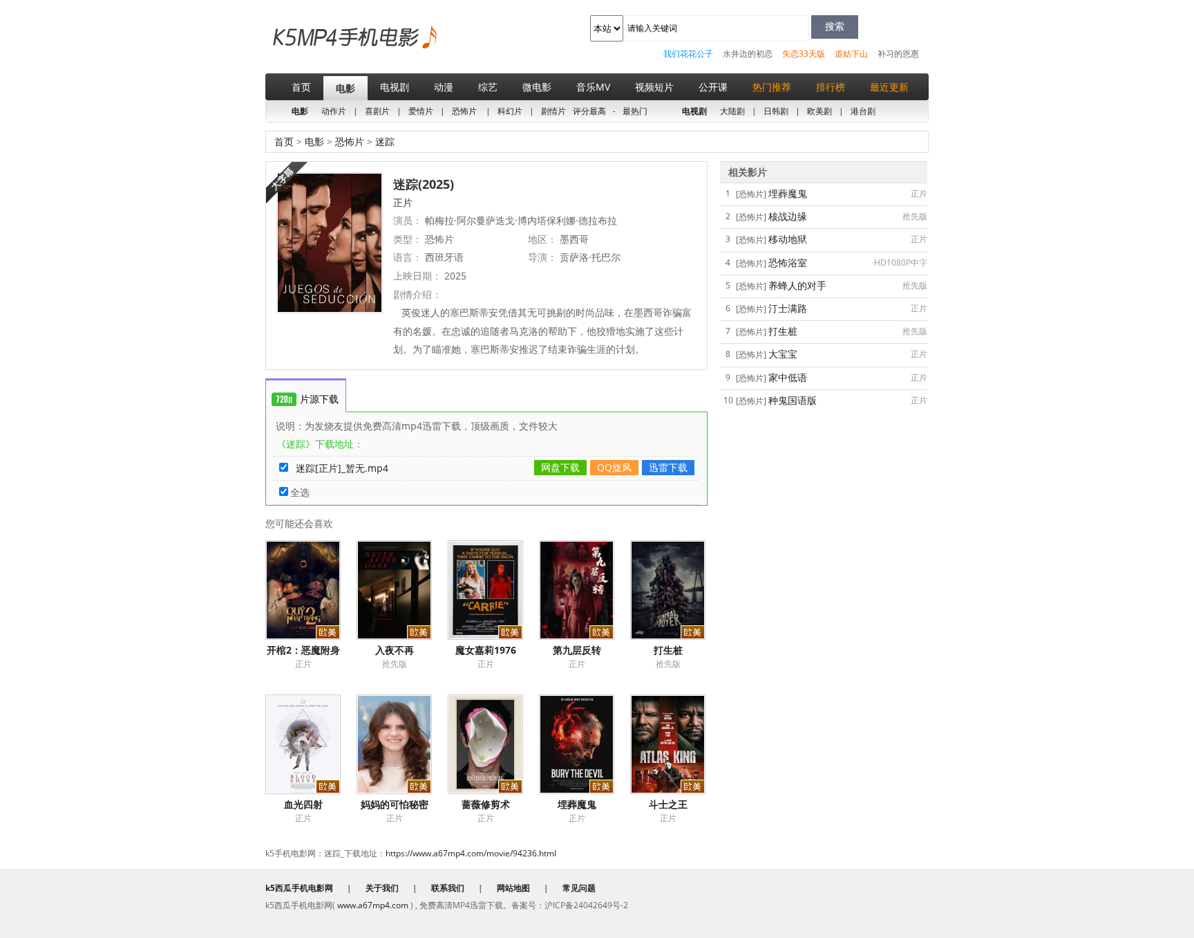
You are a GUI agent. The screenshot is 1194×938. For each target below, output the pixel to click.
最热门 (635, 111)
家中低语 (787, 377)
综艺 (488, 86)
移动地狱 (787, 239)
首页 (301, 86)
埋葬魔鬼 (577, 804)
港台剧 (863, 111)
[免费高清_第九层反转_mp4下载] (584, 590)
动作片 (333, 111)
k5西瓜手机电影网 (331, 47)
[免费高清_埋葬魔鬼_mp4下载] (584, 744)
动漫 (443, 86)
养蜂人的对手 (797, 285)
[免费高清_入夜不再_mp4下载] (402, 590)
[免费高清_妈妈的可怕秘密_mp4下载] (402, 744)
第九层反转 (577, 649)
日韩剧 (776, 111)
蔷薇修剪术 (486, 804)
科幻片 (510, 111)
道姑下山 (851, 53)
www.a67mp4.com (372, 905)
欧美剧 (819, 111)
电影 (345, 88)
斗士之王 (668, 804)
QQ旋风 (614, 467)
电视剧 (394, 86)
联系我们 (447, 888)
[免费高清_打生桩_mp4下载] (675, 590)
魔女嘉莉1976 (485, 649)
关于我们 (382, 888)
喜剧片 (377, 111)
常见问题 (579, 888)
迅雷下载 (668, 467)
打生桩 (668, 649)
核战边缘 (787, 216)
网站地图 (513, 888)
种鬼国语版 (792, 400)
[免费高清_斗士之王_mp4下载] (675, 744)
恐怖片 (464, 111)
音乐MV (593, 86)
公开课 (713, 86)
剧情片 (553, 111)
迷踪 (383, 141)
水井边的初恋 (748, 53)
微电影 (536, 86)
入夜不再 (394, 649)
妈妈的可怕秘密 (394, 804)
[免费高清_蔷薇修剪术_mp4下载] (493, 744)
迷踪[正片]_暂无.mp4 (342, 468)
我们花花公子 (688, 53)
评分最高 (589, 111)
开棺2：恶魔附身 (303, 649)
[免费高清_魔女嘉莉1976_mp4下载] (493, 590)
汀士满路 (787, 308)
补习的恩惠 (898, 53)
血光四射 (303, 804)
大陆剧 (732, 111)
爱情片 (420, 111)
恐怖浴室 (787, 262)
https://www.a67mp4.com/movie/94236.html (471, 853)
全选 (300, 492)
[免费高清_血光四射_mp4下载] (311, 744)
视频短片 (654, 86)
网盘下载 (560, 467)
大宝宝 (782, 353)
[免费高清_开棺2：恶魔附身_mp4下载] (311, 590)
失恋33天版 (803, 53)
